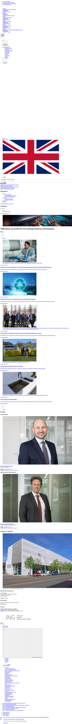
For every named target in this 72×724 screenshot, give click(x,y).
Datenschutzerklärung (11, 719)
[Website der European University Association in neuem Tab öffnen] (14, 703)
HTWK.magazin (8, 677)
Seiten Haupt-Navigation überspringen (7, 188)
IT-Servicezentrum (8, 681)
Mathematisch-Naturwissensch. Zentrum (12, 682)
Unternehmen (7, 55)
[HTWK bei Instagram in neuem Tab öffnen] (6, 712)
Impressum (5, 719)
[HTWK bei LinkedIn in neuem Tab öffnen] (6, 713)
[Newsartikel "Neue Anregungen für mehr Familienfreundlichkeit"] (16, 705)
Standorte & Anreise (8, 674)
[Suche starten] (12, 180)
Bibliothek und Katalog (9, 679)
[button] (5, 43)
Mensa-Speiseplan (8, 671)
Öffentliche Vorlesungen (9, 696)
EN (59, 173)
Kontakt (4, 201)
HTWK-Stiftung (8, 701)
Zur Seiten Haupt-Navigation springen (9, 3)
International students (8, 50)
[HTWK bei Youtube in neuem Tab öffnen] (6, 715)
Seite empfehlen (5, 626)
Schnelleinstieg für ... (6, 47)
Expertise (4, 197)
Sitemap (22, 719)
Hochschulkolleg (8, 684)
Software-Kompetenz (9, 198)
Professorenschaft (8, 194)
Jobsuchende (7, 51)
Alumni (6, 54)
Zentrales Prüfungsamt (9, 680)
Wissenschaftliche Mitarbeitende (10, 195)
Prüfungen (7, 673)
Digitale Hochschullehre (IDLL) (10, 692)
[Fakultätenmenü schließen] (2, 35)
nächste (4, 238)
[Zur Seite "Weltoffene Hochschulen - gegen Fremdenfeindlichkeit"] (14, 707)
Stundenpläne (7, 672)
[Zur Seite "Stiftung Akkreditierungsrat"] (13, 710)
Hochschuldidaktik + (8, 693)
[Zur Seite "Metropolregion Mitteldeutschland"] (11, 708)
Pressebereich (7, 676)
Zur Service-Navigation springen (8, 2)
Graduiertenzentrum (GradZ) (10, 699)
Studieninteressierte (8, 48)
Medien (6, 56)
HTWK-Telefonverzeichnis (10, 668)
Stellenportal (7, 687)
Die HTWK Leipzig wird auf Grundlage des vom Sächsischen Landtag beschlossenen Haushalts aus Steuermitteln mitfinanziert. (26, 717)
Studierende (7, 49)
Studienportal (7, 695)
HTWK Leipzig (5, 45)
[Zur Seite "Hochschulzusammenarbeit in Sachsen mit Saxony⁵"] (9, 709)
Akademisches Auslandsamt (10, 685)
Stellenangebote (8, 686)
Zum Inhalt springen (6, 1)
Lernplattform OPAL (8, 694)
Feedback (6, 57)
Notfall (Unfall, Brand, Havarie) (10, 669)
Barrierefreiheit (18, 719)
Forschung (4, 200)
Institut (4, 193)
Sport (6, 683)
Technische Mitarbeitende (9, 196)
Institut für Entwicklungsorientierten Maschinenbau (9, 186)
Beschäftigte (7, 52)
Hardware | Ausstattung (9, 199)
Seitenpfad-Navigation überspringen (6, 203)
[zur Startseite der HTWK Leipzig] (7, 187)
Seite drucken (5, 625)
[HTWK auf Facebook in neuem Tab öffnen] (6, 714)
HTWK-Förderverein (9, 700)
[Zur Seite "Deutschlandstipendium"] (8, 706)
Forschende (7, 53)
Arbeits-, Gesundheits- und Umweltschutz (12, 670)
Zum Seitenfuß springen (7, 4)
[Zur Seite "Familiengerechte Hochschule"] (9, 704)
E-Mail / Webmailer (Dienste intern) (11, 675)
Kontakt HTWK (6, 139)
